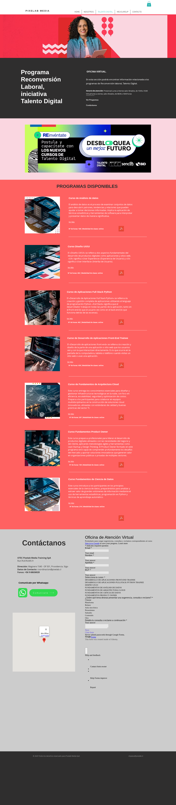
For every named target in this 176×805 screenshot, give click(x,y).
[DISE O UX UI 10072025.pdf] (121, 273)
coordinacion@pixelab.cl (49, 569)
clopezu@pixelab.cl (135, 756)
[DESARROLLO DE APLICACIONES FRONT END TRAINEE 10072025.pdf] (121, 365)
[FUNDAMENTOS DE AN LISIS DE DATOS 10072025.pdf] (121, 229)
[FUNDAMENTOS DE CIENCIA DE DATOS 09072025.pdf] (121, 518)
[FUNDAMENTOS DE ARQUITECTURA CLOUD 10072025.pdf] (121, 417)
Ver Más (72, 222)
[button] (149, 4)
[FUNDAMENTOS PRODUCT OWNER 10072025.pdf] (121, 465)
